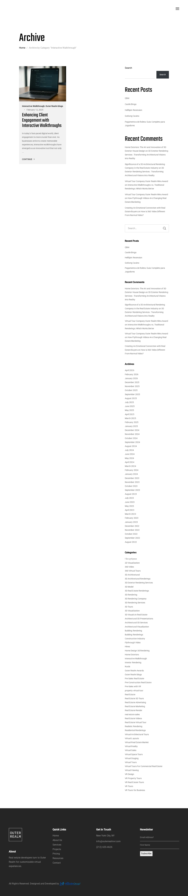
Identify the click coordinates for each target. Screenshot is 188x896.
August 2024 (131, 446)
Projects (57, 849)
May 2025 (129, 410)
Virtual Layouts (132, 738)
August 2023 (131, 494)
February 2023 (131, 518)
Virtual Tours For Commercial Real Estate (143, 766)
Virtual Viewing (132, 770)
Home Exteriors (132, 654)
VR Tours (129, 786)
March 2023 (130, 514)
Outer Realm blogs (133, 674)
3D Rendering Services (135, 602)
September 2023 (132, 490)
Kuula (127, 666)
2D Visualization (132, 563)
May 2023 (129, 506)
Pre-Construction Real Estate (138, 682)
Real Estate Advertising (135, 702)
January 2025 (131, 426)
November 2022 (132, 530)
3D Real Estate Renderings (137, 591)
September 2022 (132, 538)
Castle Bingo (130, 104)
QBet (127, 98)
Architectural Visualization (137, 627)
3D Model (129, 587)
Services (57, 844)
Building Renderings (134, 634)
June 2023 (130, 502)
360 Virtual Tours (133, 571)
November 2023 (132, 482)
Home (56, 835)
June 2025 (130, 406)
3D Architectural (132, 575)
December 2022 (132, 526)
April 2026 (129, 370)
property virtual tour (134, 690)
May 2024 (129, 458)
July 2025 (129, 402)
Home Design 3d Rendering (137, 650)
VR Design (129, 774)
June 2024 (130, 454)
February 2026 (131, 374)
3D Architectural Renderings (138, 579)
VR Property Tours (133, 778)
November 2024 (132, 434)
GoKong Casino (132, 116)
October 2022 (131, 534)
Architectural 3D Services (136, 622)
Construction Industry (135, 638)
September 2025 (132, 394)
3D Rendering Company (135, 598)
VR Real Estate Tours (134, 782)
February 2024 (131, 470)
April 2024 (129, 462)
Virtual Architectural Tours (137, 734)
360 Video (129, 567)
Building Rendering (133, 630)
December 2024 (132, 430)
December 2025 (132, 382)
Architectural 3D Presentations (139, 618)
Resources (58, 858)
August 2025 (131, 398)
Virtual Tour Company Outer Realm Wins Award (146, 181)
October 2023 (131, 486)
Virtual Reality (131, 746)
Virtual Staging (132, 758)
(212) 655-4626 (104, 847)
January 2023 (131, 522)
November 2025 (132, 386)
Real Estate (130, 694)
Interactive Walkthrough (136, 658)
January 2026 (131, 378)
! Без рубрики (131, 559)
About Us (57, 840)
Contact (57, 862)
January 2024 (131, 474)
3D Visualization (132, 611)
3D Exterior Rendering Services (139, 582)
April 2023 (129, 510)
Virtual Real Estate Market (137, 742)
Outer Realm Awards (134, 670)
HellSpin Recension (133, 110)
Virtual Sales (130, 750)
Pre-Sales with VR (133, 686)
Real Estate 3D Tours (134, 698)
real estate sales (132, 714)
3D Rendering (131, 595)
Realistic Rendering (133, 726)
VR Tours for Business (135, 790)
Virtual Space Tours (134, 754)
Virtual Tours (131, 762)
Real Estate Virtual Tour (135, 722)
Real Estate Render (133, 710)
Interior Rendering (133, 662)
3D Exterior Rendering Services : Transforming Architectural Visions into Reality (146, 154)
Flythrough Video (133, 642)
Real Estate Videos (133, 718)
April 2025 (129, 414)
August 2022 (131, 542)
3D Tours (129, 607)
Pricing (56, 853)
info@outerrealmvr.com (108, 841)
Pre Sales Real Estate (134, 678)
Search (128, 67)
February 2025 (131, 422)
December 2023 (132, 478)
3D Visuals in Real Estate (136, 614)
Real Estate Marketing (135, 706)
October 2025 (131, 390)
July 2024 (129, 450)
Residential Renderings (135, 730)
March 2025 (130, 418)
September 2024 (132, 442)
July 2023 (129, 498)
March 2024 (130, 466)
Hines (127, 646)
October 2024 (131, 438)
